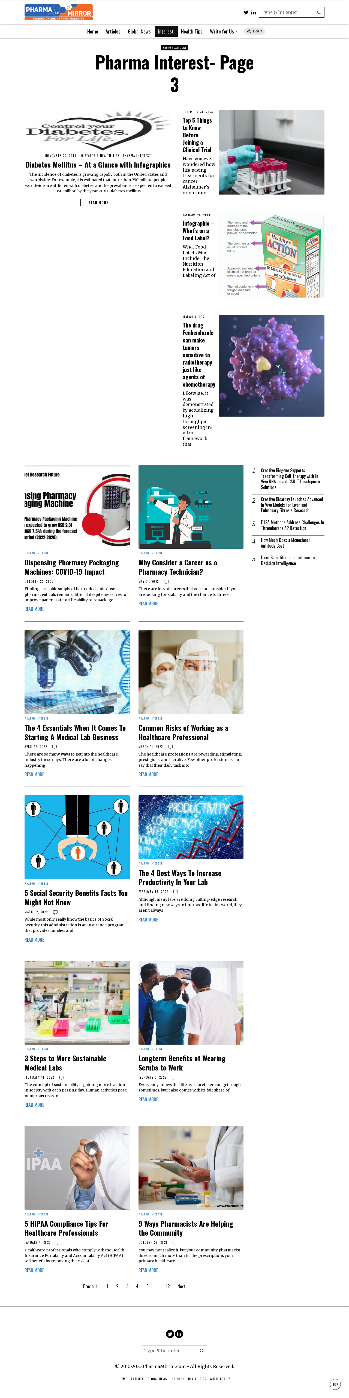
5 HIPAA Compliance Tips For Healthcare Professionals (66, 1228)
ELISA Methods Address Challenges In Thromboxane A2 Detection (292, 525)
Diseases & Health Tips (100, 156)
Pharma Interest (137, 156)
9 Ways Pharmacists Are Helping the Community (186, 1228)
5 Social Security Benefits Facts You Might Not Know (76, 897)
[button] (319, 12)
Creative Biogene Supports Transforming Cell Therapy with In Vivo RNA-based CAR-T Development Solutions (291, 479)
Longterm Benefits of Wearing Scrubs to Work (182, 1063)
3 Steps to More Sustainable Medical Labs (65, 1063)
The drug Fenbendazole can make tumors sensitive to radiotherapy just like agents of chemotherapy (199, 354)
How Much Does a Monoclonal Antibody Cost (285, 543)
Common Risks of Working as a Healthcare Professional (183, 732)
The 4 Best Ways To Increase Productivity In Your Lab (180, 877)
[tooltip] (246, 12)
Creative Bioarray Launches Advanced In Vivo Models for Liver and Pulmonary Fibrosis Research (292, 504)
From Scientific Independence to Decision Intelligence (288, 560)
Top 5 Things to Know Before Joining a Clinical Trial (197, 134)
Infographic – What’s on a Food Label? (198, 230)
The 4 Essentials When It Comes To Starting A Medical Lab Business (75, 732)
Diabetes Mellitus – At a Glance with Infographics (98, 164)
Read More (98, 202)
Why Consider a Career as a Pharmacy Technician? (178, 567)
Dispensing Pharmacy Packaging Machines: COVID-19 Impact (72, 567)
